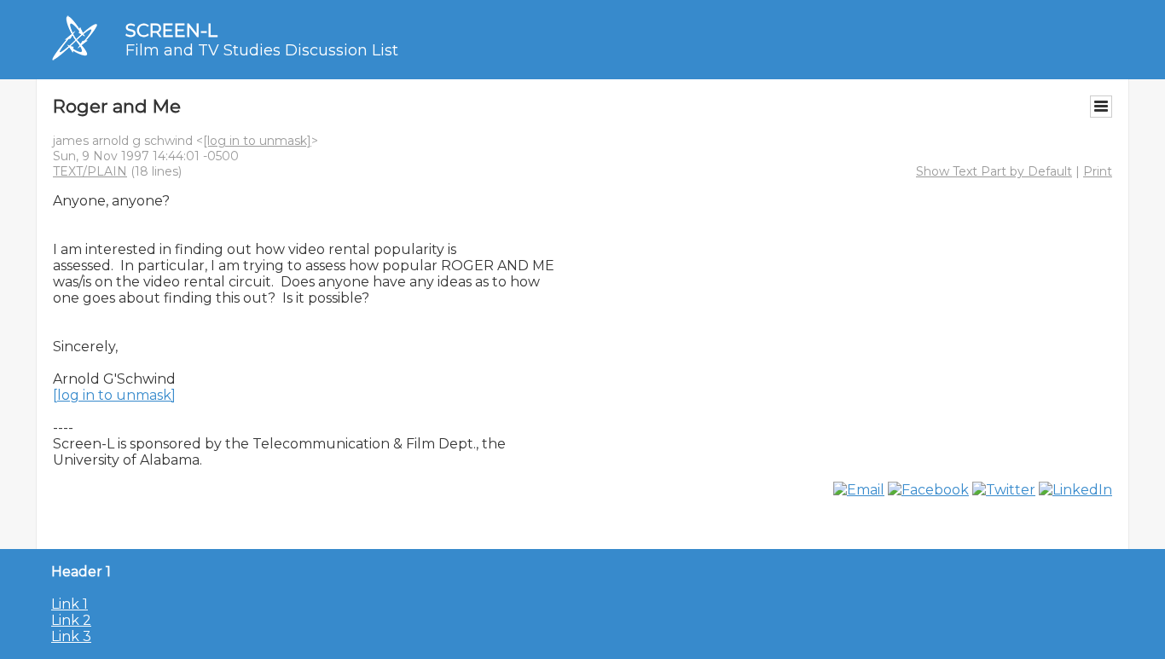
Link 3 (71, 636)
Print (1097, 171)
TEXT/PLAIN (90, 171)
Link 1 (69, 604)
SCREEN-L (171, 30)
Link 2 (71, 620)
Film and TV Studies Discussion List (261, 50)
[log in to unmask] (257, 140)
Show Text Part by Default (994, 171)
